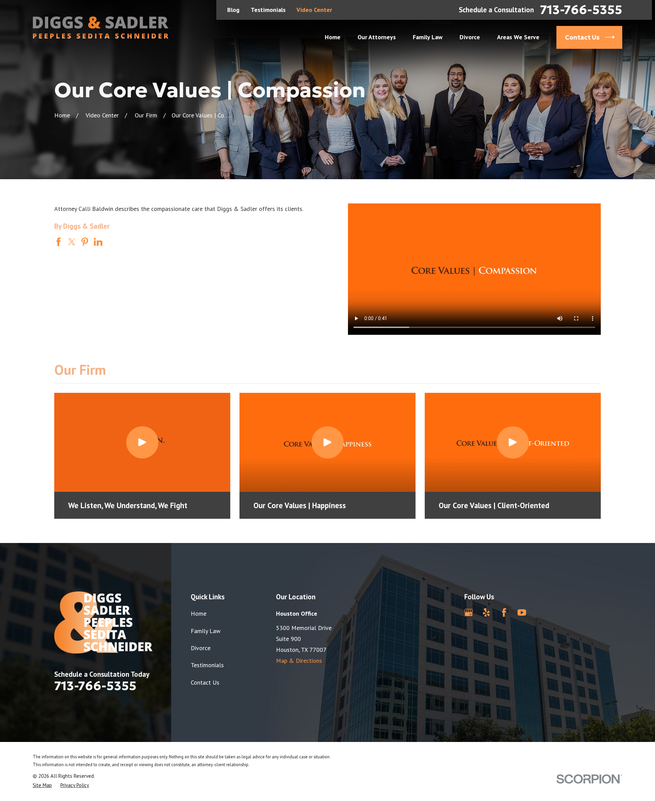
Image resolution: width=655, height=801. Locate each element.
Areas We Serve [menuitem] (518, 37)
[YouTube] (522, 612)
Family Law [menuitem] (427, 37)
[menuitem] (42, 785)
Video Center (314, 10)
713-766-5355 (581, 10)
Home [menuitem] (332, 37)
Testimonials (268, 10)
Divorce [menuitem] (470, 37)
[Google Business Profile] (468, 612)
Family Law (205, 631)
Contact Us (205, 682)
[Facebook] (504, 612)
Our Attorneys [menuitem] (377, 37)
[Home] (101, 27)
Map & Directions (299, 660)
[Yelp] (486, 612)
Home (198, 613)
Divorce (200, 648)
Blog (233, 10)
